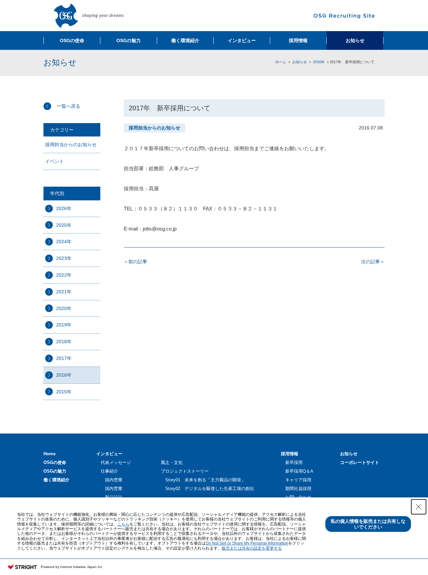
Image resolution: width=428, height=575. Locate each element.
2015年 (64, 391)
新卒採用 (294, 462)
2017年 (64, 358)
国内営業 (113, 479)
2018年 (64, 341)
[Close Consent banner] (418, 506)
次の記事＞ (373, 261)
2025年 (64, 225)
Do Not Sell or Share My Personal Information (247, 543)
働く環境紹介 (56, 479)
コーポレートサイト (359, 462)
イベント (54, 161)
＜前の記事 (135, 261)
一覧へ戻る (68, 106)
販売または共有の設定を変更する (252, 548)
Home (49, 453)
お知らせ (299, 62)
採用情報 (289, 453)
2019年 (64, 324)
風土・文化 (172, 462)
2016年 (319, 62)
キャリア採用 (298, 479)
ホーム (280, 62)
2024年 (64, 241)
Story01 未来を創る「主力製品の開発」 (205, 479)
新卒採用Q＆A (299, 471)
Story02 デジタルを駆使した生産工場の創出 (209, 488)
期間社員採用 (298, 488)
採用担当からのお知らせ (71, 144)
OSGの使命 (54, 462)
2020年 (64, 308)
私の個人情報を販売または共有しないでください (368, 524)
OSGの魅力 (54, 471)
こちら (123, 524)
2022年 (64, 275)
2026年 (64, 208)
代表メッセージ (116, 462)
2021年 (64, 291)
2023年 (64, 258)
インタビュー (109, 453)
